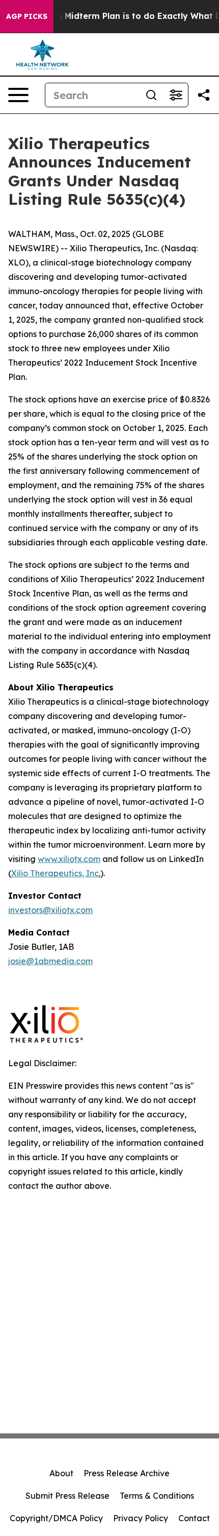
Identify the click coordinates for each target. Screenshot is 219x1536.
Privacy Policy (140, 1518)
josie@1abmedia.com (50, 961)
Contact (194, 1518)
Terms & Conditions (157, 1496)
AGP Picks (26, 16)
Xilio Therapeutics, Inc (55, 873)
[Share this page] (204, 95)
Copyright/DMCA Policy (56, 1518)
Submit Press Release (67, 1496)
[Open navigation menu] (18, 95)
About (61, 1473)
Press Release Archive (127, 1473)
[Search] (151, 95)
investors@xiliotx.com (50, 910)
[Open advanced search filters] (175, 95)
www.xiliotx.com (69, 859)
